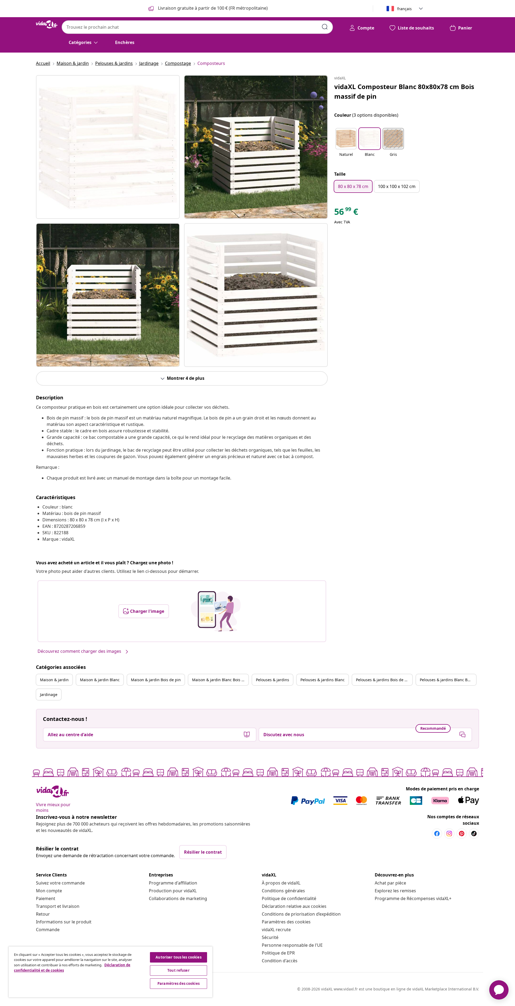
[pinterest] (461, 833)
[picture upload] (215, 611)
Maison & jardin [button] (54, 679)
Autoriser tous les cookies (178, 957)
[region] (110, 971)
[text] (346, 213)
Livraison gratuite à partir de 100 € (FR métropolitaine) (212, 8)
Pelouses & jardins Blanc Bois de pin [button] (448, 679)
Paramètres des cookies (286, 922)
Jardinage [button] (48, 694)
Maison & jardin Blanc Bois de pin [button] (220, 679)
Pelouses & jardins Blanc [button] (322, 679)
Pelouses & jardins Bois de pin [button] (383, 679)
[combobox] (197, 27)
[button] (346, 145)
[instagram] (449, 833)
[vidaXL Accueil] (46, 24)
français (404, 8)
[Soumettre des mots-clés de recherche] (325, 27)
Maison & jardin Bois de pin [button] (156, 679)
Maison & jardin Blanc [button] (100, 679)
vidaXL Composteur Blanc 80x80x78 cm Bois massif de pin (404, 91)
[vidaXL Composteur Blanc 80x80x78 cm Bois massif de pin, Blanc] (107, 147)
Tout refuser (178, 970)
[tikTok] (474, 833)
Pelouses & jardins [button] (272, 679)
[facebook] (437, 833)
